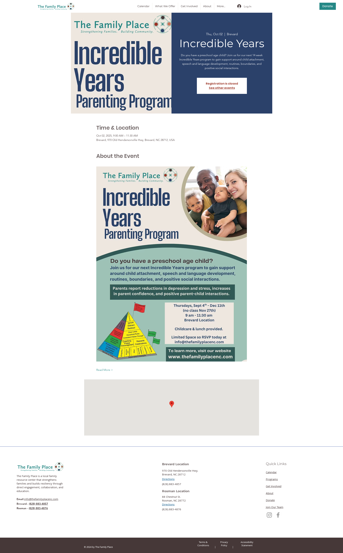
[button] (165, 6)
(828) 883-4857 (38, 503)
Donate (270, 500)
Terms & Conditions (203, 543)
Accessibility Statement (247, 543)
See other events (222, 88)
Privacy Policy (224, 543)
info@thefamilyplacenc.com (41, 499)
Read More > (104, 370)
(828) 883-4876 (38, 508)
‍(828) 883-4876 (171, 509)
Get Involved (273, 486)
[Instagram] (269, 515)
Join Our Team (274, 507)
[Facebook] (278, 515)
